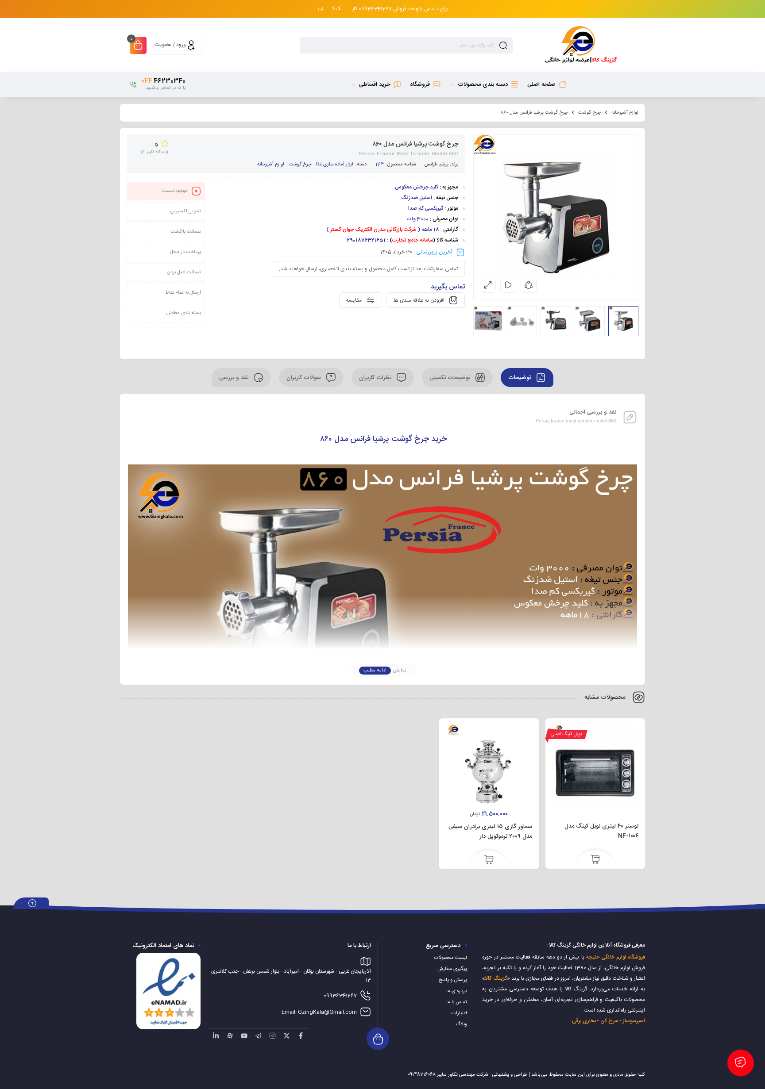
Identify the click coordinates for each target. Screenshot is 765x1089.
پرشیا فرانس (436, 165)
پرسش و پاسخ (453, 980)
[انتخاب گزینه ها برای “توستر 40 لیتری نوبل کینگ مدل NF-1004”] (595, 860)
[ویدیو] (508, 285)
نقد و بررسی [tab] (234, 378)
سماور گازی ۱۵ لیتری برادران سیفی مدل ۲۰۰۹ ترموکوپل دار (490, 831)
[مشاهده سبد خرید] (138, 46)
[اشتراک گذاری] (529, 285)
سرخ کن (609, 1020)
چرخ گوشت (589, 113)
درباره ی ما (456, 991)
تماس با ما (456, 1002)
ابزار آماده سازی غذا (334, 165)
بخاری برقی (584, 1020)
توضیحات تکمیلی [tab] (450, 378)
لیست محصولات (450, 958)
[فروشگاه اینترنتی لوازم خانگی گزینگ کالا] (579, 45)
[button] (488, 860)
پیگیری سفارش (452, 969)
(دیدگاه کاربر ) (154, 152)
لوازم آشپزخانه (624, 113)
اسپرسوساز (634, 1020)
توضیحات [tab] (520, 378)
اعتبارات (459, 1013)
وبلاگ (461, 1024)
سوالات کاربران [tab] (304, 378)
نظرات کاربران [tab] (376, 378)
